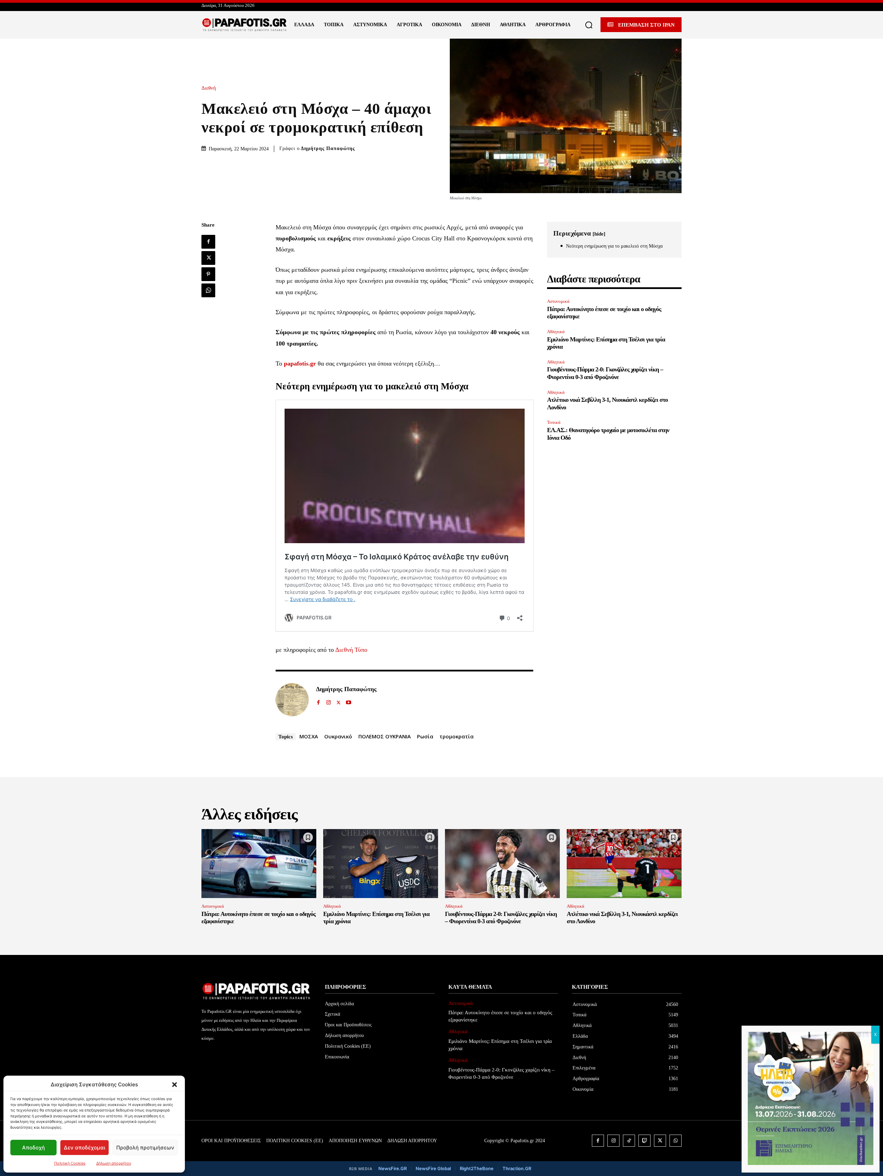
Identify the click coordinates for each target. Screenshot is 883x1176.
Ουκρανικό (338, 736)
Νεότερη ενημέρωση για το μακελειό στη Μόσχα (614, 246)
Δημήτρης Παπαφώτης (328, 148)
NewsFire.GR (392, 1168)
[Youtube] (348, 701)
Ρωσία (425, 736)
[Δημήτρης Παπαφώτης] (292, 699)
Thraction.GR (517, 1168)
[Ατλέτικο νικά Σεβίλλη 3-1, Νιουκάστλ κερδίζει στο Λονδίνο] (624, 863)
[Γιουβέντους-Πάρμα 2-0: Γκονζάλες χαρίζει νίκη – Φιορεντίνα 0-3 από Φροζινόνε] (502, 863)
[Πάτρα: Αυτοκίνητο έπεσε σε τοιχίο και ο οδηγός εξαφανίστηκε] (258, 863)
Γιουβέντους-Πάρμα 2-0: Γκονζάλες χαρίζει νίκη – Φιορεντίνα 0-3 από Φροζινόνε (605, 373)
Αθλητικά (556, 331)
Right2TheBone (477, 1168)
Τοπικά (553, 422)
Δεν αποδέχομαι (84, 1147)
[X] (208, 258)
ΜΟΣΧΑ (308, 736)
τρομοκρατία (456, 736)
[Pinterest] (208, 274)
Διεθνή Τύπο (351, 649)
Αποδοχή (33, 1147)
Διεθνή (208, 88)
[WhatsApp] (208, 290)
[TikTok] (629, 1141)
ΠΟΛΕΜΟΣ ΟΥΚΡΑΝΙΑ (384, 736)
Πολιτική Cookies (70, 1163)
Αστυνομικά (558, 301)
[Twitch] (644, 1141)
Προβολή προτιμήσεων (145, 1147)
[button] (174, 1084)
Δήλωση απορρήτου (113, 1163)
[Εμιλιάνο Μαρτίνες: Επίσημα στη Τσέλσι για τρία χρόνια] (380, 863)
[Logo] (244, 25)
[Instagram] (328, 701)
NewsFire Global (433, 1168)
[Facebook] (208, 242)
